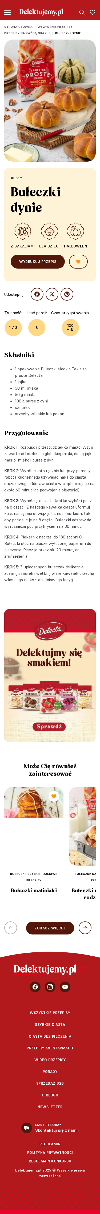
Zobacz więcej (50, 928)
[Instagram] (50, 987)
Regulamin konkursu (50, 1161)
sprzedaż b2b (50, 1083)
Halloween (75, 246)
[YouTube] (65, 987)
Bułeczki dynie (68, 33)
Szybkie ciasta (50, 1024)
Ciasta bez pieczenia (50, 1036)
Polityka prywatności (50, 1152)
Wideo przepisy (50, 1059)
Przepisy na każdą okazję (27, 33)
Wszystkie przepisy (55, 27)
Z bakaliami (23, 246)
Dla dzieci (49, 246)
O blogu (50, 1095)
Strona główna (18, 27)
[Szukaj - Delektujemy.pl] (82, 12)
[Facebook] (35, 987)
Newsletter (50, 1106)
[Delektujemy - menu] (7, 12)
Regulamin (50, 1144)
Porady (50, 1071)
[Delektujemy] (44, 12)
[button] (85, 927)
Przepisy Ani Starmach (50, 1048)
